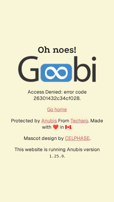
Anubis (49, 121)
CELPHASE (77, 138)
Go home (57, 109)
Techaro (79, 121)
